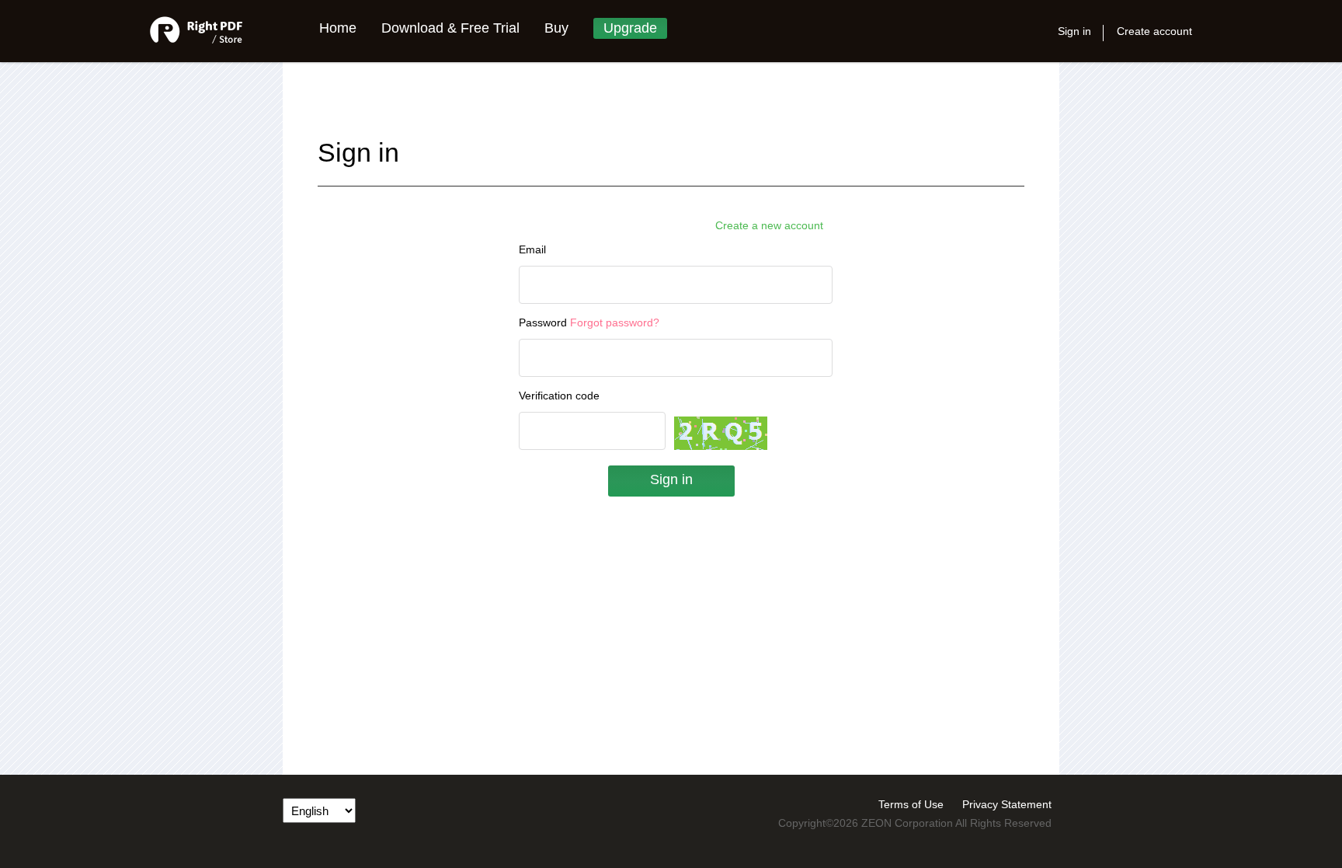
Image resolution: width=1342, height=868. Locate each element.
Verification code (559, 395)
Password (589, 322)
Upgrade (630, 28)
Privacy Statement (1007, 804)
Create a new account (769, 225)
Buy (556, 28)
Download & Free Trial (450, 28)
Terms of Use (911, 804)
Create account (1154, 31)
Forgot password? (614, 322)
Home (337, 28)
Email (532, 249)
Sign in (1074, 31)
